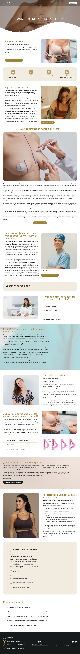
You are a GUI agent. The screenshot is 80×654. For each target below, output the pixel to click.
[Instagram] (76, 642)
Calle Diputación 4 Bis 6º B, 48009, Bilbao (23, 582)
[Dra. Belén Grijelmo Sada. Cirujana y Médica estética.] (59, 251)
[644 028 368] (11, 571)
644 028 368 (16, 571)
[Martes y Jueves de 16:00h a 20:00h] (5, 648)
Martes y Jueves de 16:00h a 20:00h (15, 648)
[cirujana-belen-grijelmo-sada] (8, 3)
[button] (44, 3)
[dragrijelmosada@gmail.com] (11, 578)
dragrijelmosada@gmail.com (20, 578)
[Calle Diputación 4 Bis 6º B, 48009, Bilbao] (11, 582)
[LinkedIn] (73, 642)
